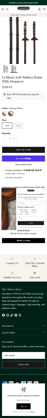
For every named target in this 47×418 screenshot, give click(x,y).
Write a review (23, 240)
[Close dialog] (43, 190)
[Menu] (3, 9)
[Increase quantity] (14, 139)
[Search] (8, 9)
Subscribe (23, 364)
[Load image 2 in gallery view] (23, 40)
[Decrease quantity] (4, 139)
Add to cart (23, 149)
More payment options (23, 164)
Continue (30, 223)
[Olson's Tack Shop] (23, 9)
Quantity (6, 133)
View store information (14, 177)
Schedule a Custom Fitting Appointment (23, 2)
